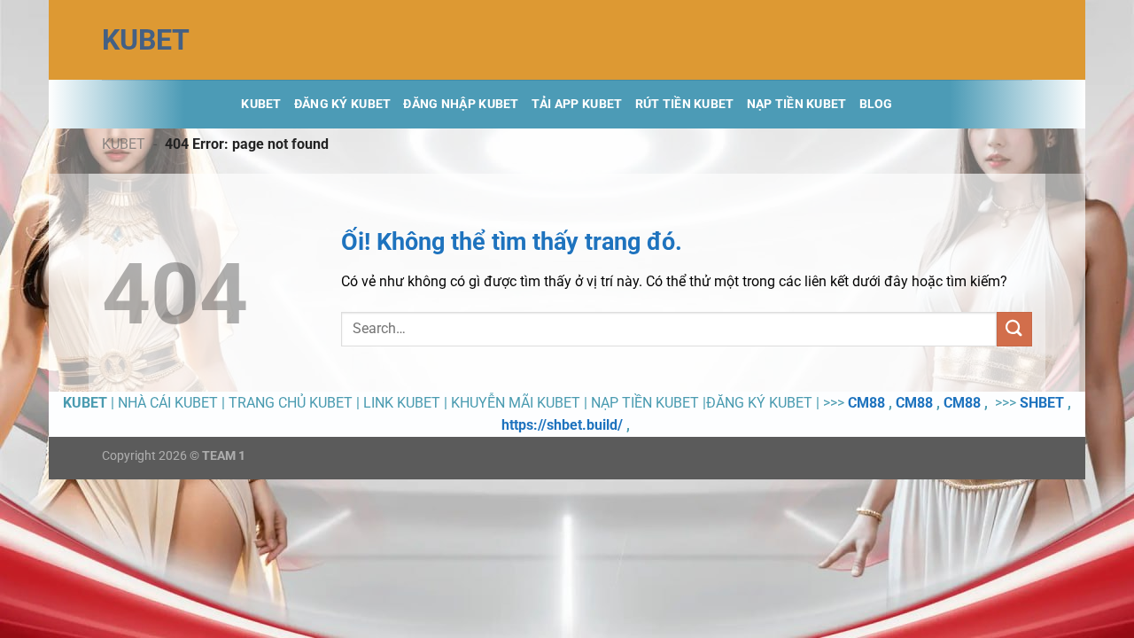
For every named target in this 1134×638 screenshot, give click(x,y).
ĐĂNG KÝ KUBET (343, 104)
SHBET (1042, 402)
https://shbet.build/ (562, 424)
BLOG (876, 104)
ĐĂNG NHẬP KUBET (460, 104)
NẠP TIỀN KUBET (797, 104)
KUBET (146, 40)
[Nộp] (1014, 329)
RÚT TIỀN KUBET (684, 104)
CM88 (866, 402)
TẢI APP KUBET (577, 104)
